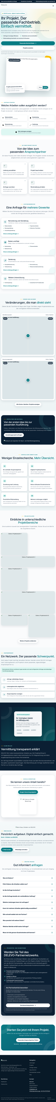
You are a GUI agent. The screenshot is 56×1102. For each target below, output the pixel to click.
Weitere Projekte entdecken (28, 641)
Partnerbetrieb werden (34, 1072)
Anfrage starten (33, 1067)
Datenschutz (4, 1084)
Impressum (4, 1081)
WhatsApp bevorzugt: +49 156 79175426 (39, 1091)
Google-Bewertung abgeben (28, 792)
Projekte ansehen (28, 48)
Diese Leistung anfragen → (11, 233)
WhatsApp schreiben (21, 849)
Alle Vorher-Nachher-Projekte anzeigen (28, 404)
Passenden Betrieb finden (28, 43)
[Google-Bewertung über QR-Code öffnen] (28, 806)
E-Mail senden (7, 849)
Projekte (31, 1065)
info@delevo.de (33, 1089)
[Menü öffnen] (53, 5)
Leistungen (32, 1062)
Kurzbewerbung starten (28, 1005)
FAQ (30, 1074)
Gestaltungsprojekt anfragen (14, 435)
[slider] (28, 335)
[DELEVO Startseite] (4, 6)
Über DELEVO (32, 1070)
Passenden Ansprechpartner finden (28, 1040)
